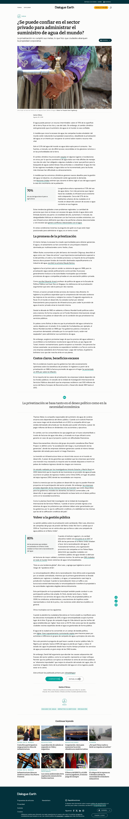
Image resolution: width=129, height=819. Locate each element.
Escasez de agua (49, 709)
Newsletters (100, 7)
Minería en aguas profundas (49, 770)
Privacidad (21, 804)
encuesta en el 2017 (82, 539)
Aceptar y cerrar (100, 815)
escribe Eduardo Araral (48, 281)
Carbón (92, 742)
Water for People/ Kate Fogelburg (66, 110)
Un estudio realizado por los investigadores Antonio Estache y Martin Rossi (62, 469)
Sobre (100, 2)
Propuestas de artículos (25, 800)
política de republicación (98, 803)
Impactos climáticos (67, 709)
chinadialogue (70, 673)
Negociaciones (71, 742)
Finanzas (69, 770)
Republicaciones (90, 2)
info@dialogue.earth (100, 805)
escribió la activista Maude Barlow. (61, 263)
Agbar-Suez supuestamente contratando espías (55, 633)
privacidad (59, 816)
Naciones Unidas (42, 180)
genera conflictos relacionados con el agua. (65, 223)
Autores (20, 808)
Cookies (20, 812)
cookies (66, 816)
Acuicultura (46, 742)
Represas (93, 770)
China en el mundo (25, 742)
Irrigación (82, 709)
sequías (63, 157)
